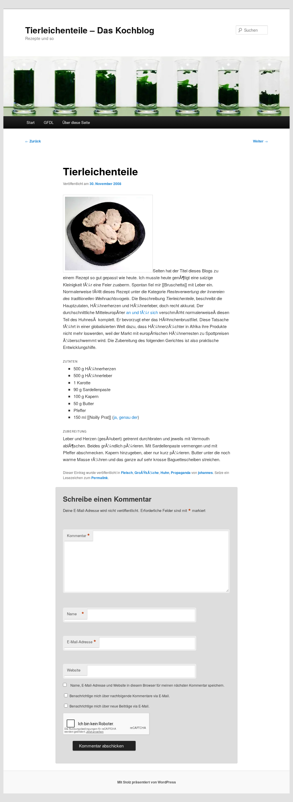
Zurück (33, 141)
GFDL (49, 122)
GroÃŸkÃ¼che (146, 472)
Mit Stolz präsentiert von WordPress (146, 782)
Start (31, 122)
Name (75, 613)
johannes (205, 472)
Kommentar (78, 535)
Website (73, 670)
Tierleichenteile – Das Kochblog (89, 30)
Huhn (165, 472)
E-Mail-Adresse (81, 641)
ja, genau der (126, 417)
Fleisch (127, 472)
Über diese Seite (76, 122)
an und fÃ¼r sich (142, 312)
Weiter (260, 141)
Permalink (99, 477)
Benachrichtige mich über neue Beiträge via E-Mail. (109, 705)
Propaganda (181, 472)
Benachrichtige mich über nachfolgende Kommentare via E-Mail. (120, 695)
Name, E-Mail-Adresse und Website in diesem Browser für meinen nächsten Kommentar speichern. (147, 685)
